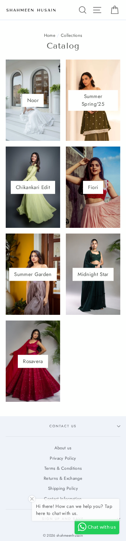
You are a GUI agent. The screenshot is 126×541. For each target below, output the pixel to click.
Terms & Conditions (63, 468)
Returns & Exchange (63, 478)
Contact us (63, 426)
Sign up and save (63, 518)
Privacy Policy (63, 458)
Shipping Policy (63, 488)
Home (49, 35)
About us (63, 448)
